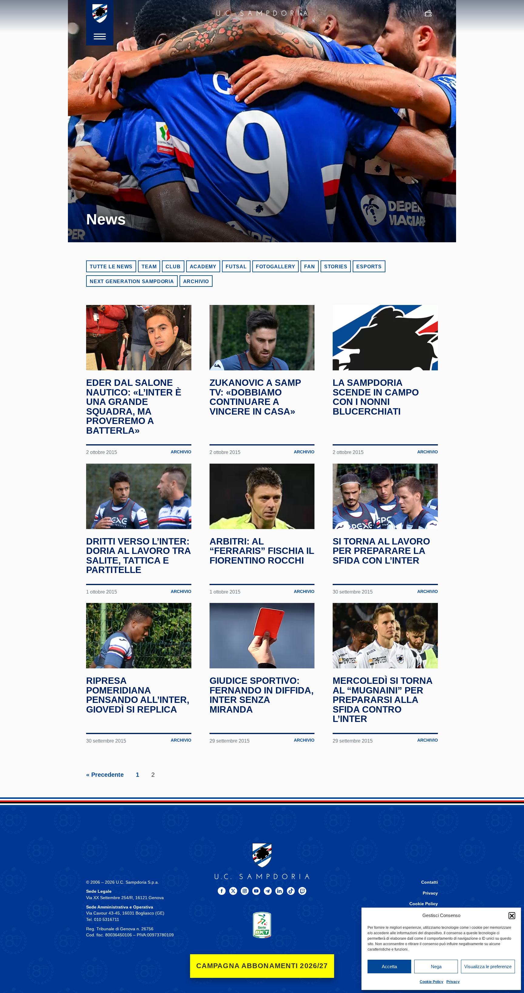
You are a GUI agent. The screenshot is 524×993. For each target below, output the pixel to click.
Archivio (196, 281)
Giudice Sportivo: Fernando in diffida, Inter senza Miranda (262, 695)
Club (173, 266)
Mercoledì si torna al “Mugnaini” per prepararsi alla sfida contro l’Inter (382, 700)
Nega (436, 966)
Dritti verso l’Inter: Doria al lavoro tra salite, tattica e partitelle (138, 555)
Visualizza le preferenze (488, 966)
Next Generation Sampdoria (132, 281)
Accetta (389, 966)
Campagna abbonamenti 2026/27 (262, 966)
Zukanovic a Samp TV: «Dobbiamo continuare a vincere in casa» (255, 397)
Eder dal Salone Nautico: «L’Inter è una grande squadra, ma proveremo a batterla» (133, 406)
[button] (512, 915)
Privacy (453, 982)
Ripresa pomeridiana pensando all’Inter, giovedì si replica (137, 695)
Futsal (236, 266)
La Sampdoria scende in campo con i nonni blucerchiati (376, 397)
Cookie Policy (431, 982)
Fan (309, 266)
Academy (203, 266)
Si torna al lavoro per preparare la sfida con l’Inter (381, 550)
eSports (369, 266)
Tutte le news (111, 266)
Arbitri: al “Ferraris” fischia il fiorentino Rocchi (262, 550)
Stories (336, 266)
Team (149, 266)
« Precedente (105, 774)
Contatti (429, 882)
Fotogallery (275, 266)
